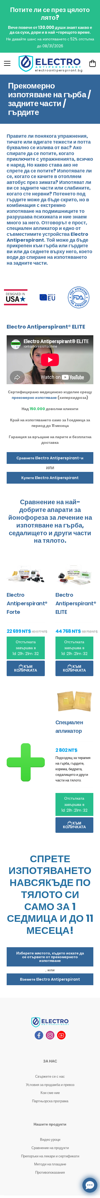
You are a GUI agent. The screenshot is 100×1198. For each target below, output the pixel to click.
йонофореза (28, 517)
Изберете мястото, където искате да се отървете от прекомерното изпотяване (50, 956)
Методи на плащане (50, 1164)
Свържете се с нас (50, 1076)
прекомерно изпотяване (34, 397)
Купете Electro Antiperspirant (50, 477)
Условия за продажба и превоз (50, 1084)
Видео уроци (50, 1139)
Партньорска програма (50, 1101)
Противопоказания (50, 1172)
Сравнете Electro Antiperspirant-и (50, 458)
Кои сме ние (50, 1092)
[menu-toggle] (7, 63)
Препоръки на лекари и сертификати (50, 1156)
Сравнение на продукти (50, 1147)
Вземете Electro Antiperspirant (50, 979)
